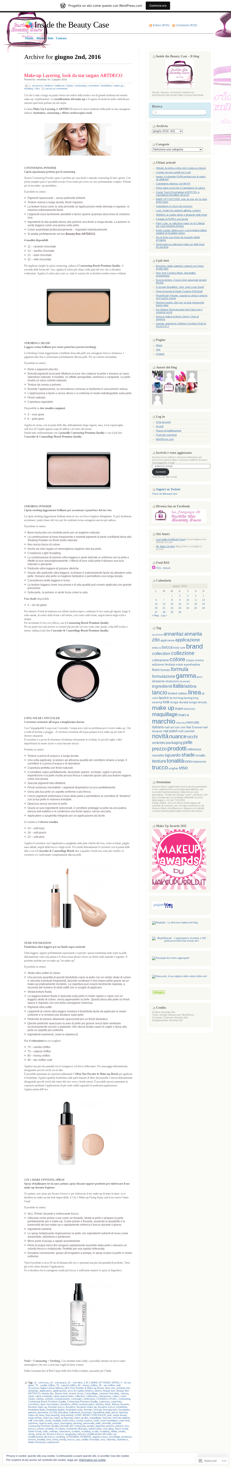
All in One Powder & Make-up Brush (84, 1388)
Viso (37, 88)
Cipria (69, 85)
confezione (89, 1398)
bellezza (59, 85)
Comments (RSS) (186, 25)
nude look (124, 1420)
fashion (100, 1404)
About (159, 345)
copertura (104, 1401)
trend (55, 1439)
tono (48, 1439)
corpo (190, 660)
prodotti (49, 1428)
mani (179, 708)
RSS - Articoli (163, 568)
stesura (81, 1434)
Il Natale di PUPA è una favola (172, 219)
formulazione (110, 1409)
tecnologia (114, 1436)
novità (79, 1420)
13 (156, 604)
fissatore (70, 1407)
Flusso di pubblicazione (168, 430)
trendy (62, 1439)
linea (41, 1415)
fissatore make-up (87, 1407)
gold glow (63, 1412)
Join (158, 349)
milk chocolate (36, 1420)
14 (164, 604)
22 (172, 608)
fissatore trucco (106, 1407)
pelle (98, 1423)
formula (98, 1409)
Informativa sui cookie (92, 1460)
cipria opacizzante (63, 1396)
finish (108, 1404)
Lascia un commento (56, 88)
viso (103, 1439)
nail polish (170, 731)
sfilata (114, 1431)
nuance (88, 1420)
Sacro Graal (121, 1428)
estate (179, 664)
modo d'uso (68, 1420)
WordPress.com (165, 439)
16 (179, 604)
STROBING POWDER (78, 1436)
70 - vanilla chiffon (45, 1385)
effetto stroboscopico (82, 1404)
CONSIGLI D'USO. (106, 1398)
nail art (169, 727)
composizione (62, 1398)
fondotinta (106, 85)
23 (179, 608)
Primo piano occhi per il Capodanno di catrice (180, 187)
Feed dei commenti (166, 434)
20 (156, 608)
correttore (93, 85)
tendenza (126, 1436)
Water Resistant (37, 1442)
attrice (98, 1390)
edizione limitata (163, 664)
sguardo (173, 755)
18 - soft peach (58, 1382)
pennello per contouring (72, 1426)
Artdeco (49, 85)
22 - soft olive (75, 1382)
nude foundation (109, 1420)
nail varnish (186, 731)
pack (56, 1423)
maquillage (95, 1417)
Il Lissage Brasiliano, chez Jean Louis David (180, 287)
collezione (91, 1396)
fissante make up (37, 1407)
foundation (124, 1409)
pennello (106, 1423)
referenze (194, 749)
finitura (115, 1404)
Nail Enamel (194, 727)
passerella (88, 1423)
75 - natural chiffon (66, 1385)
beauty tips (48, 1393)
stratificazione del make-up (101, 1434)
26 (203, 608)
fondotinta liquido (55, 1409)
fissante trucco (56, 1407)
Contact (160, 353)
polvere (110, 1426)
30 (179, 612)
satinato (53, 1431)
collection (80, 1396)
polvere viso (122, 1426)
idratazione (172, 681)
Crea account (163, 422)
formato (88, 1409)
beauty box (109, 1390)
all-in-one (110, 1388)
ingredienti (98, 1412)
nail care (180, 727)
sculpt (95, 1431)
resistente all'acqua (76, 1428)
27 (156, 612)
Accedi (159, 426)
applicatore (46, 1390)
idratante (158, 681)
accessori (37, 85)
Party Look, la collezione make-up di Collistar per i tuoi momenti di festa (180, 224)
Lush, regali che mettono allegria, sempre (178, 210)
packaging (66, 1423)
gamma (32, 1412)
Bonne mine (61, 1393)
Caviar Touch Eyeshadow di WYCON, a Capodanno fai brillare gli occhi (177, 193)
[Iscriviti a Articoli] (153, 568)
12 (203, 599)
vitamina (111, 1439)
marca (183, 715)
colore (115, 1396)
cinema (124, 1393)
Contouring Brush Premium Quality (47, 1401)
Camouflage (91, 1393)
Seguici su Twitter (168, 489)
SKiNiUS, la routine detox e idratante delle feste (181, 214)
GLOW (53, 1412)
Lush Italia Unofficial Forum (170, 539)
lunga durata (120, 1415)
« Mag (155, 615)
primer (40, 1428)
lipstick (164, 698)
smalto (200, 755)
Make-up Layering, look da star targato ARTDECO (73, 75)
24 (187, 608)
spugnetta (70, 1434)
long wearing (52, 1415)
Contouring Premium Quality (82, 1401)
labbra (190, 686)
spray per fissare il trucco (50, 1434)
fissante (124, 1404)
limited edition (177, 693)
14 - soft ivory (41, 1382)
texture (32, 1439)
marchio (106, 1417)
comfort (49, 1398)
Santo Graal (34, 1431)
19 (203, 604)
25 (195, 608)
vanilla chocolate (90, 1439)
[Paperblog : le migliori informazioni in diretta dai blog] (163, 908)
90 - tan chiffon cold (109, 1385)
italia (107, 1412)
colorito (40, 1398)
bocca (167, 647)
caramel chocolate (109, 1393)
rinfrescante (95, 1428)
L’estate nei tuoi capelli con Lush (173, 172)
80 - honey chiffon (87, 1385)
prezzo (32, 1428)
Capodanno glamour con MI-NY (173, 183)
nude (96, 1420)
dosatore (65, 1404)
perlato (90, 1426)
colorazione (104, 1396)
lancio (114, 1412)
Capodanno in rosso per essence (174, 206)
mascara (181, 722)
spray (31, 1434)
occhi (192, 736)
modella (57, 1420)
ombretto (158, 743)
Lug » (164, 615)
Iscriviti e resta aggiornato (174, 452)
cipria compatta (43, 1396)
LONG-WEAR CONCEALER (90, 1415)
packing (77, 1423)
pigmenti (100, 1426)
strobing (28, 88)
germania (43, 1412)
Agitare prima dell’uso (51, 1388)
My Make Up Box (165, 546)
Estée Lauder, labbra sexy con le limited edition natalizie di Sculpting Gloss (181, 231)
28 (164, 612)
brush (80, 1393)
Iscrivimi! (161, 471)
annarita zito (123, 1388)
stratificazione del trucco (41, 1436)
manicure (189, 708)
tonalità (41, 1439)
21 (164, 608)
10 (187, 599)
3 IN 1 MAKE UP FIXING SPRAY (101, 1382)
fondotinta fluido (36, 1409)
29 (172, 612)
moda (48, 1420)
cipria (31, 1396)
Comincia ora (157, 5)
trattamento (199, 761)
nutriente (33, 1423)
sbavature (64, 1431)
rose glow (108, 1428)
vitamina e (122, 1439)
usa (78, 1439)
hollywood (74, 1412)
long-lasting (67, 1415)
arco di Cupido (76, 1390)
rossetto (158, 755)
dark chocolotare (49, 1404)
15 (172, 604)
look (109, 1415)
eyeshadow (192, 664)
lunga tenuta (35, 1417)
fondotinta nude (74, 1409)
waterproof (53, 1442)
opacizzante (45, 1423)
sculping (85, 1431)
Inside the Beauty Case (71, 24)
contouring (80, 85)
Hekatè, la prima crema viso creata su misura (181, 168)
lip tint (173, 697)
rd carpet (60, 1428)
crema (199, 660)
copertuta (116, 1401)
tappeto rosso (100, 1436)
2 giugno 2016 (59, 79)
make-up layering (63, 1417)
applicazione (60, 1390)
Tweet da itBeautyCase (164, 493)
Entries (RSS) (161, 25)
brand (72, 1393)
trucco (70, 1439)
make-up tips (81, 1417)
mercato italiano (121, 1417)
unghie (173, 768)
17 (187, 604)
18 (195, 604)
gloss (200, 676)
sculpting (104, 1431)
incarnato (86, 1412)
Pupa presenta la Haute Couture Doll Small (179, 291)
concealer (76, 1398)
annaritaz (42, 79)
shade (121, 1431)
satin (45, 1431)
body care (179, 647)
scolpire (76, 1431)
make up (118, 85)
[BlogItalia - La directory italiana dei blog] (175, 922)
